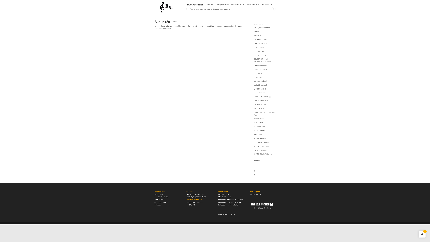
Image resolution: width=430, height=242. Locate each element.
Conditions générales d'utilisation (231, 199)
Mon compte (253, 4)
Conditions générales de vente (229, 202)
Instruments (236, 4)
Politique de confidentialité (228, 205)
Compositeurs (222, 4)
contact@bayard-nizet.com (196, 197)
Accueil (210, 4)
